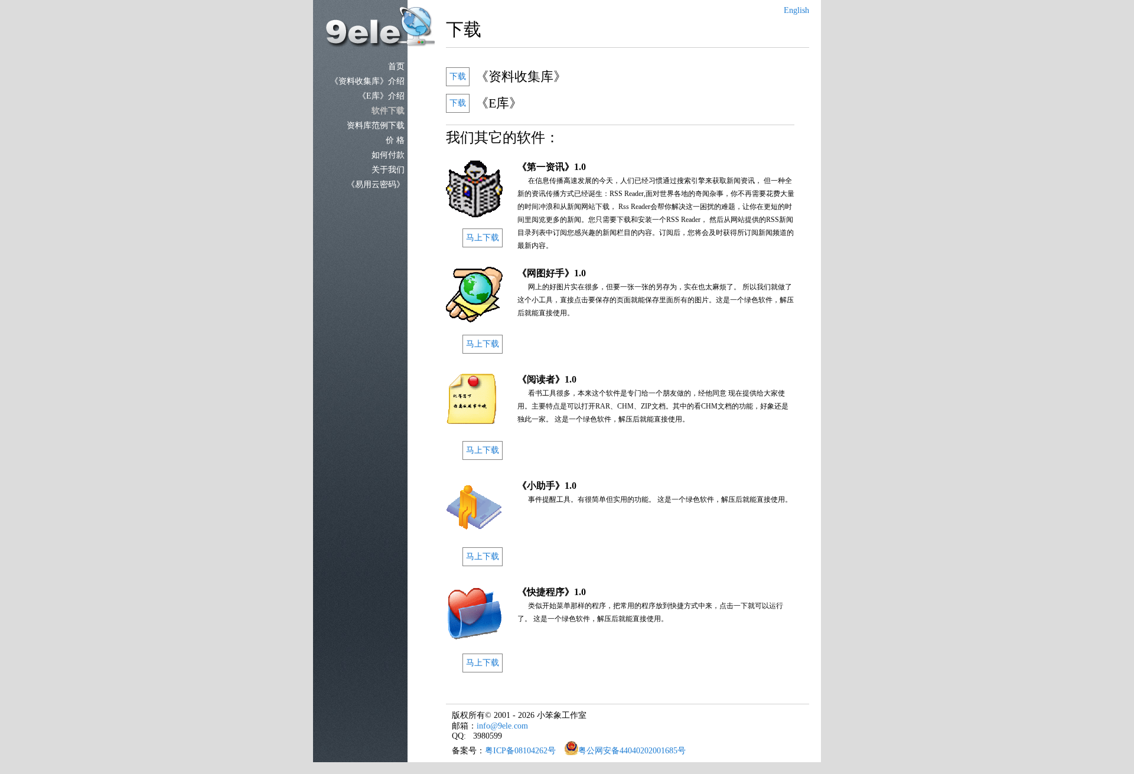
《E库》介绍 (381, 96)
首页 (396, 66)
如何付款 (388, 155)
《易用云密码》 (376, 184)
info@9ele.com (502, 725)
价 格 (395, 140)
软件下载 (388, 110)
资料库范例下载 (376, 125)
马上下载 (482, 237)
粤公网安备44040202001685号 (632, 750)
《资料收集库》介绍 (367, 81)
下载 (457, 76)
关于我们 (388, 169)
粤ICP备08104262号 (520, 750)
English (796, 10)
